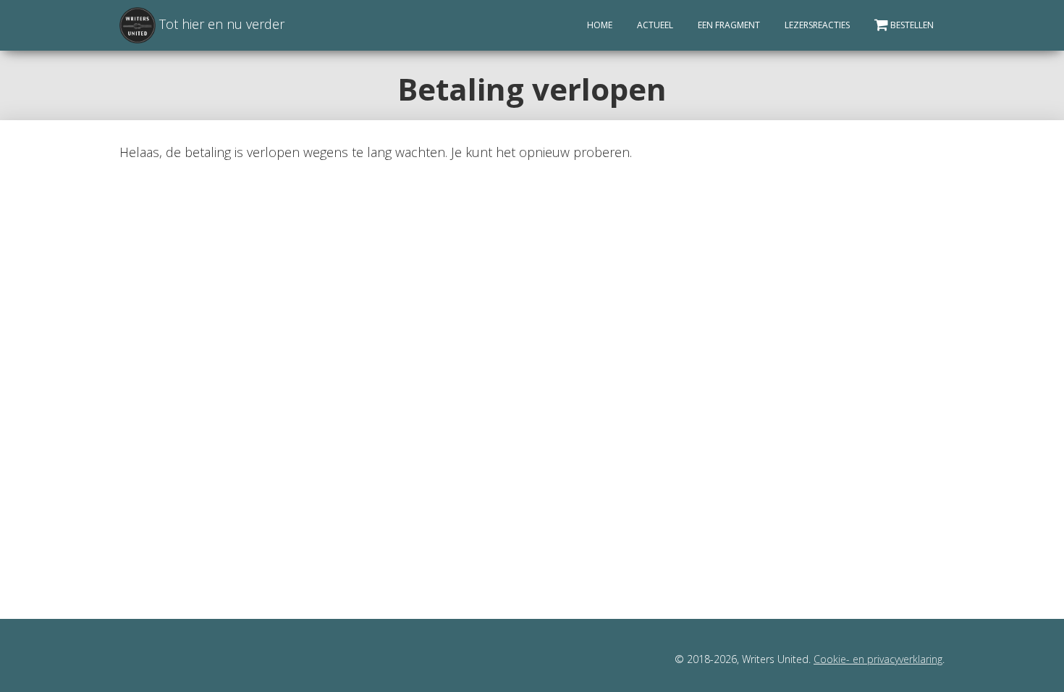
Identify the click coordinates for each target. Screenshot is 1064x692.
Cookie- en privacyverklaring (878, 659)
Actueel (655, 25)
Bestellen (912, 25)
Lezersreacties (817, 25)
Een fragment (729, 25)
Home (599, 25)
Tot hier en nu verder (220, 24)
